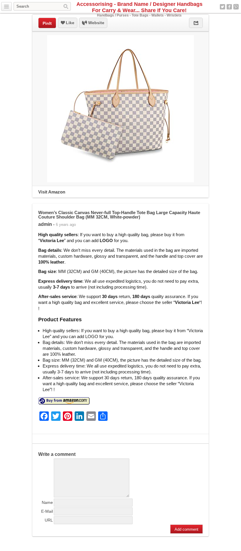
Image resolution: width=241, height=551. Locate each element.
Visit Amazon (51, 191)
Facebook (229, 7)
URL (49, 520)
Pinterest (236, 7)
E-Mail (47, 511)
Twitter (222, 7)
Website (95, 22)
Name (47, 502)
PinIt (47, 23)
